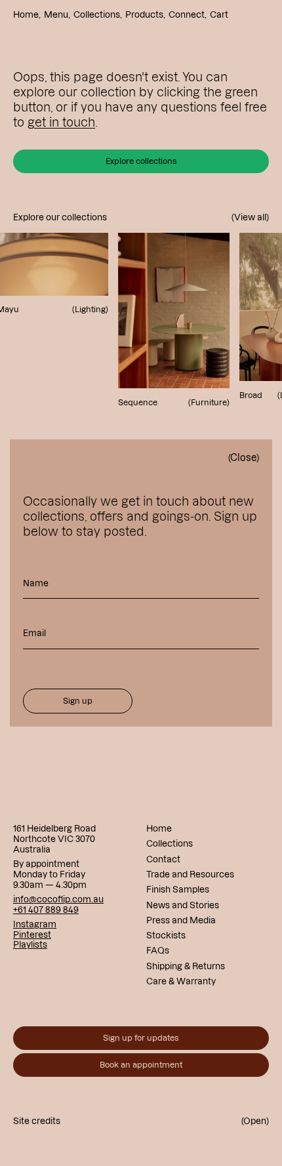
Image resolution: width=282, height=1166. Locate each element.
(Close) (243, 457)
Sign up (77, 700)
